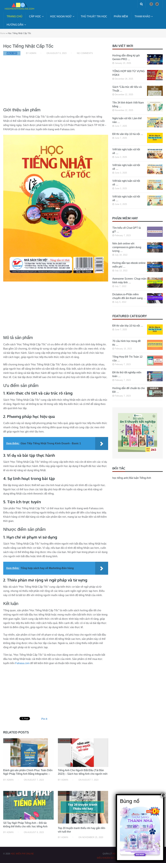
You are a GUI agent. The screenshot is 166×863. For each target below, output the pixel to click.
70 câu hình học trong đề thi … (126, 343)
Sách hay (11, 53)
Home (3, 33)
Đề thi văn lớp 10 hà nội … (127, 134)
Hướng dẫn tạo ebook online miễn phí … (129, 265)
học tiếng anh (120, 478)
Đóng (163, 795)
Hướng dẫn (15, 24)
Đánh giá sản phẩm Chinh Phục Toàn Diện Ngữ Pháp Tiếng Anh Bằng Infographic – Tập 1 (28, 774)
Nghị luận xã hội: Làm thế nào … (127, 120)
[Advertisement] (55, 83)
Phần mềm (121, 16)
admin (32, 53)
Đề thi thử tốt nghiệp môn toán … (126, 374)
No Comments (85, 53)
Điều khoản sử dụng (109, 858)
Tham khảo (142, 16)
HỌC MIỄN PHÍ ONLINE (22, 853)
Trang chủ (14, 16)
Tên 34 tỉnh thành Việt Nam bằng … (128, 104)
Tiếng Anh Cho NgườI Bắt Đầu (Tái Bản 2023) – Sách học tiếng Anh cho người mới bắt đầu (82, 774)
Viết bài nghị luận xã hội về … (126, 151)
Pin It (44, 719)
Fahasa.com (22, 663)
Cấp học (35, 16)
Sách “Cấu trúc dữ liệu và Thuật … (127, 89)
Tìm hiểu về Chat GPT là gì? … (126, 229)
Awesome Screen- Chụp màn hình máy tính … (129, 280)
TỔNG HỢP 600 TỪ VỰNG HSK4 (128, 73)
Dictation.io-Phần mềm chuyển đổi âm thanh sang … (129, 296)
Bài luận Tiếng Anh (140, 478)
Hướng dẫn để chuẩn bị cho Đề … (128, 390)
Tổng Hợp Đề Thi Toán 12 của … (127, 358)
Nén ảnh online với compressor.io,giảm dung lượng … (126, 247)
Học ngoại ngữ (61, 16)
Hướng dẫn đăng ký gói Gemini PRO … (126, 57)
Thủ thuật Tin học (94, 16)
